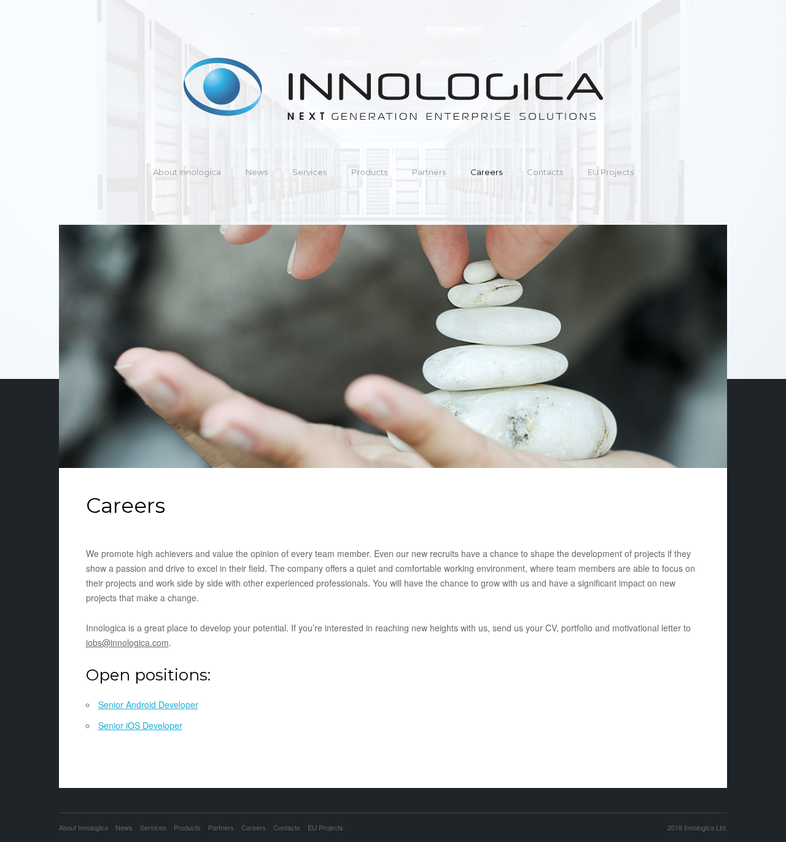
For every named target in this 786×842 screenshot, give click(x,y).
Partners (429, 172)
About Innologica (187, 172)
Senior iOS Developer (140, 725)
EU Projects (611, 172)
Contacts (545, 172)
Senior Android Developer (148, 704)
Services (309, 172)
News (257, 172)
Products (369, 172)
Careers (486, 172)
